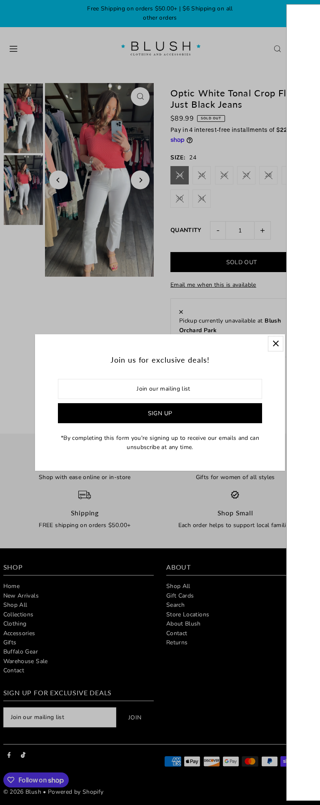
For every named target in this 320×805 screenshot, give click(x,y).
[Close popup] (275, 343)
